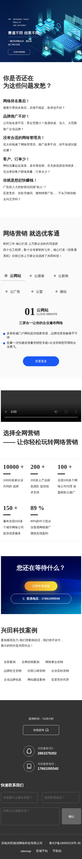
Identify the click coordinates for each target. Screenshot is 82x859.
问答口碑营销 (36, 670)
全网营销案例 (30, 662)
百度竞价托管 (60, 679)
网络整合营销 (54, 662)
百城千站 (42, 850)
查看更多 (41, 361)
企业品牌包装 (12, 679)
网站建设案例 (36, 679)
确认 (71, 816)
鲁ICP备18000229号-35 (65, 843)
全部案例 (10, 662)
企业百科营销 (60, 670)
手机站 (57, 850)
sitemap (26, 851)
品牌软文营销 (12, 670)
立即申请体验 (41, 586)
